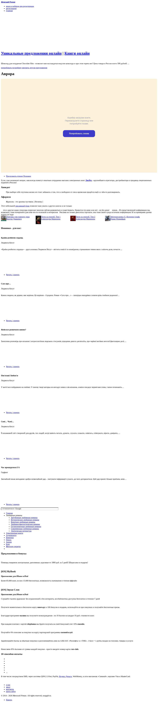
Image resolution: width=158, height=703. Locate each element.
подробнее (16, 68)
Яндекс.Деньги (65, 676)
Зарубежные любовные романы (24, 518)
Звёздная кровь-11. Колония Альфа (125, 217)
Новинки (10, 538)
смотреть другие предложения (34, 68)
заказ (8, 687)
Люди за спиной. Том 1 (50, 217)
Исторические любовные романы (25, 520)
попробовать (6, 68)
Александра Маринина (50, 219)
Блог (8, 544)
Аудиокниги (11, 535)
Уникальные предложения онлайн (31, 53)
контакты (10, 689)
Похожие (27, 176)
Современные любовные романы (25, 529)
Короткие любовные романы (23, 522)
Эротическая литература (21, 531)
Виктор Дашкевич (14, 219)
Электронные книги (14, 533)
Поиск (8, 540)
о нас (8, 685)
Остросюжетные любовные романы (26, 526)
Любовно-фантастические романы (25, 524)
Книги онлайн (77, 53)
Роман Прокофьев (117, 219)
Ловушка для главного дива (18, 217)
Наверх (9, 700)
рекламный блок (22, 206)
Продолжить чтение (14, 176)
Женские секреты (13, 546)
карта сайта (11, 691)
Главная (9, 513)
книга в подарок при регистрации (20, 6)
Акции (9, 542)
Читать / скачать (12, 275)
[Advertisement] (55, 31)
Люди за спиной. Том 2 (85, 217)
